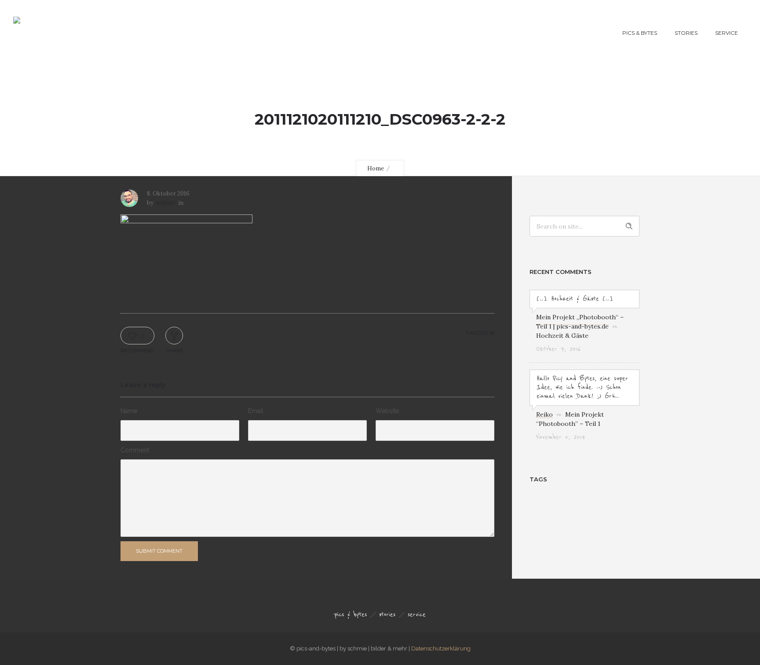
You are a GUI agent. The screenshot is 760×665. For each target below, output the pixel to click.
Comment (135, 450)
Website (387, 410)
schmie (165, 203)
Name (129, 410)
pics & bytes (639, 33)
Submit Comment (159, 551)
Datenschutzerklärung (441, 648)
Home (375, 168)
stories (686, 33)
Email (255, 410)
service (726, 33)
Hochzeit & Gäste (562, 336)
